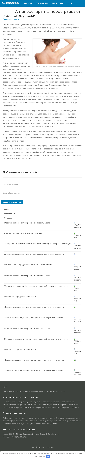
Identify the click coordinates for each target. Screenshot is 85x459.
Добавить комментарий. (12, 202)
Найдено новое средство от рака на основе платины (28, 265)
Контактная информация (45, 447)
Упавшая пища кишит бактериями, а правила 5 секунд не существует (36, 286)
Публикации (42, 3)
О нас (70, 3)
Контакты (8, 10)
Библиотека (58, 3)
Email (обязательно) (11, 193)
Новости (27, 3)
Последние (10, 214)
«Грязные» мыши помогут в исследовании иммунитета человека (34, 254)
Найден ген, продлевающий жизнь (20, 296)
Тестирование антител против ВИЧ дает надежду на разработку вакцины (38, 244)
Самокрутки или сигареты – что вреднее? (23, 233)
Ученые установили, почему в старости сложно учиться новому (33, 317)
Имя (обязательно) (11, 184)
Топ (7, 210)
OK (48, 456)
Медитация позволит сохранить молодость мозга (27, 223)
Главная (6, 19)
